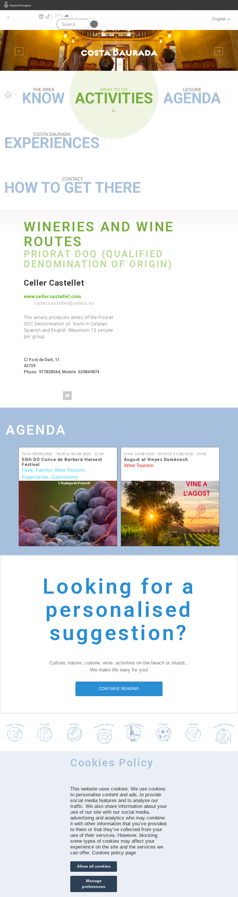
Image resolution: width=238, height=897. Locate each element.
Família (44, 470)
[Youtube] (24, 16)
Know (43, 97)
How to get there (72, 186)
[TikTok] (48, 16)
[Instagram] (32, 16)
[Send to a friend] (67, 395)
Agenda (192, 97)
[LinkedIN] (40, 16)
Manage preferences (93, 883)
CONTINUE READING (119, 688)
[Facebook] (16, 16)
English (219, 19)
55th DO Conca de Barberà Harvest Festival (62, 462)
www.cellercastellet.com (52, 296)
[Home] (119, 50)
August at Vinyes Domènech (156, 459)
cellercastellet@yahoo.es (64, 303)
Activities (114, 97)
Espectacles (35, 477)
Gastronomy (64, 477)
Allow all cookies (94, 866)
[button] (18, 50)
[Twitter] (8, 16)
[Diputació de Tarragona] (119, 5)
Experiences (52, 142)
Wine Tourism (69, 470)
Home (8, 94)
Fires (27, 470)
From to (63, 454)
